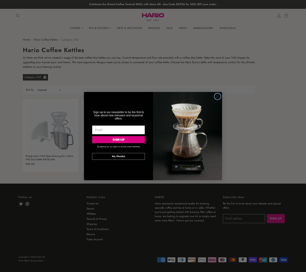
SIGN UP (118, 139)
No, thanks (118, 156)
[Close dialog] (217, 96)
